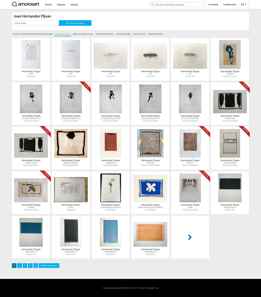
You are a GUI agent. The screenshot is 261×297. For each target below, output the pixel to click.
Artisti (48, 4)
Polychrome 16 (150, 252)
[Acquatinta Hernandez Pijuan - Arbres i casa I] (230, 99)
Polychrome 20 (230, 207)
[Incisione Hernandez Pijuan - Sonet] (190, 188)
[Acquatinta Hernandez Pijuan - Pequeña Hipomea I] (70, 144)
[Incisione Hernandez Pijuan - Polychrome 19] (31, 233)
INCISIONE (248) (62, 34)
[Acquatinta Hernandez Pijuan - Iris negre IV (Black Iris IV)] (71, 99)
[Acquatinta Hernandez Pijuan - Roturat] (190, 144)
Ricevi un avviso (76, 23)
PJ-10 (71, 207)
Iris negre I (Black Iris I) (190, 118)
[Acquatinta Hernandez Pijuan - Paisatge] (31, 188)
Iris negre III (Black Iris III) (110, 118)
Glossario (150, 288)
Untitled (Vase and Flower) (110, 207)
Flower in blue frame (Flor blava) (150, 207)
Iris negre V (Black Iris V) (31, 118)
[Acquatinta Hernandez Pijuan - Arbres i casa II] (31, 144)
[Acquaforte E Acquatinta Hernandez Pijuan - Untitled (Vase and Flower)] (110, 188)
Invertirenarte (110, 210)
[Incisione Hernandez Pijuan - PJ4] (190, 55)
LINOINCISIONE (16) (104, 34)
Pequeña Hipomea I (70, 163)
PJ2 (150, 74)
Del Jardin (150, 163)
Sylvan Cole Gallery (31, 121)
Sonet (190, 207)
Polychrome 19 (31, 252)
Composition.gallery (71, 165)
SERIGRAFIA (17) (155, 34)
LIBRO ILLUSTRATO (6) (82, 34)
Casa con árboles (230, 163)
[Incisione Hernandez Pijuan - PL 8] (31, 55)
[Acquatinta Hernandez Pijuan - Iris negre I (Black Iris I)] (190, 99)
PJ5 (110, 74)
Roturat (190, 163)
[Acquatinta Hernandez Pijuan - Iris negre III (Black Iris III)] (111, 99)
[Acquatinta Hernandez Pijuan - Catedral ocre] (110, 144)
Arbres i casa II (31, 163)
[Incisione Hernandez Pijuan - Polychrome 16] (150, 233)
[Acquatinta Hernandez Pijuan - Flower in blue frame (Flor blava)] (150, 188)
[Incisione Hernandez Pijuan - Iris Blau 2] (230, 55)
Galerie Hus (31, 76)
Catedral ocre (110, 163)
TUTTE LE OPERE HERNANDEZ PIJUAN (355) (33, 34)
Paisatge (31, 207)
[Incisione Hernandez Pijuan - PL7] (71, 55)
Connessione (229, 4)
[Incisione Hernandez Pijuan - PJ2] (150, 55)
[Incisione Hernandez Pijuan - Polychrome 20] (230, 188)
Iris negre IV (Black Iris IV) (71, 118)
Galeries (61, 4)
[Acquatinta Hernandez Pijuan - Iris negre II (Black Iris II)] (150, 99)
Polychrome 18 (71, 252)
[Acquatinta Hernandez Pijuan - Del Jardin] (150, 144)
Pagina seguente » (49, 265)
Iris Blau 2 (230, 74)
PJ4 (190, 74)
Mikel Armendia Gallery (150, 165)
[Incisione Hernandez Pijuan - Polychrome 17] (110, 233)
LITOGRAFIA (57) (123, 34)
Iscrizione (213, 4)
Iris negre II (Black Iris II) (150, 118)
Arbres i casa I (230, 118)
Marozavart (70, 210)
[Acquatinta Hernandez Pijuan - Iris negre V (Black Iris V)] (31, 99)
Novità (74, 4)
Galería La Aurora (230, 76)
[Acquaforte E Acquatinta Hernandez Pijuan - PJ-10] (71, 188)
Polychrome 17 (110, 252)
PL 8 (31, 74)
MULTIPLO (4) (139, 34)
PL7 (70, 74)
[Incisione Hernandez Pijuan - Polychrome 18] (70, 233)
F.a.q (156, 288)
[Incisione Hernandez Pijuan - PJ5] (110, 55)
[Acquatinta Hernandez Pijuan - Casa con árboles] (230, 144)
